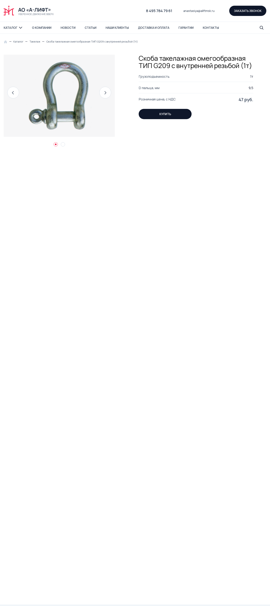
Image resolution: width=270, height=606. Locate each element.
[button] (13, 92)
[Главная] (6, 41)
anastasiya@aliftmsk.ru (199, 11)
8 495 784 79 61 (159, 10)
